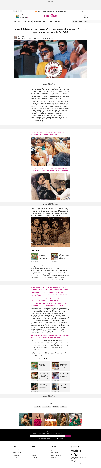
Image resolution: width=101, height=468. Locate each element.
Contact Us (34, 457)
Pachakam (57, 21)
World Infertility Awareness (57, 449)
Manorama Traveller (17, 452)
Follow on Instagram (50, 419)
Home (14, 21)
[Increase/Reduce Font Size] (55, 80)
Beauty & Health (37, 21)
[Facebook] (14, 11)
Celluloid (30, 21)
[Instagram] (16, 11)
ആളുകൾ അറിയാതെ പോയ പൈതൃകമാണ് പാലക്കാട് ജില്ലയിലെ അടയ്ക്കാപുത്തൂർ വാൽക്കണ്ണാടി (64, 365)
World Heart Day (54, 450)
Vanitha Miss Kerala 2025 (56, 455)
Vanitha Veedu (16, 455)
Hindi (53, 18)
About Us (34, 449)
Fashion (19, 21)
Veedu (80, 21)
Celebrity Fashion (46, 406)
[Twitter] (21, 11)
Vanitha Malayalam (17, 449)
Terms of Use (73, 461)
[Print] (51, 80)
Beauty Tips (55, 406)
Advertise (34, 455)
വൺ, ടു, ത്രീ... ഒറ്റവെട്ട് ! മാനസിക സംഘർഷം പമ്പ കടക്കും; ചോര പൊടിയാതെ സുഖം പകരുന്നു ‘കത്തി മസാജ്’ (64, 376)
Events (33, 452)
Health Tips (63, 406)
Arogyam (75, 21)
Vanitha (21, 14)
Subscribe (34, 450)
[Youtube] (19, 11)
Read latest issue (23, 17)
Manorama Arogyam (17, 450)
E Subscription (85, 17)
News (24, 21)
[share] (47, 80)
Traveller (86, 21)
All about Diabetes (55, 454)
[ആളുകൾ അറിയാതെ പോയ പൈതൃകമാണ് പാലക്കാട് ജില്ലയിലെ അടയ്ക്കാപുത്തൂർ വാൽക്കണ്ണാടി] (54, 256)
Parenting (45, 21)
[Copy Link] (53, 80)
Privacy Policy (73, 460)
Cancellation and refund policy (77, 463)
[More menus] (14, 16)
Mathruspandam (54, 452)
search (82, 11)
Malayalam (49, 18)
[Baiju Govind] (15, 37)
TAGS (50, 403)
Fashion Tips (37, 406)
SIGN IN (86, 11)
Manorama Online (16, 454)
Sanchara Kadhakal (20, 25)
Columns (14, 25)
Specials (51, 21)
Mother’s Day (54, 457)
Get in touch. (56, 8)
